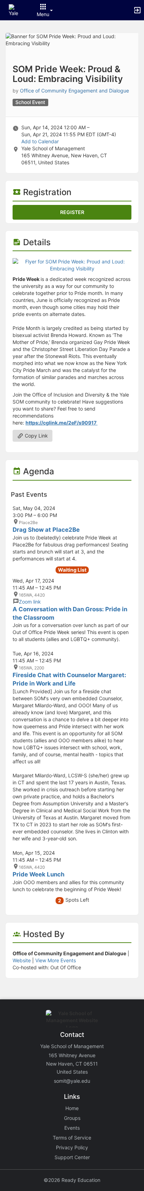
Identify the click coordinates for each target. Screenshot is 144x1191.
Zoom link (30, 602)
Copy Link (35, 436)
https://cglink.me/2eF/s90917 (62, 423)
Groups (72, 1118)
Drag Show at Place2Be (46, 529)
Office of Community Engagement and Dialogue (74, 91)
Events (72, 1128)
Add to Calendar (40, 141)
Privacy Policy (72, 1147)
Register (72, 212)
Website (22, 960)
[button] (15, 10)
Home (72, 1108)
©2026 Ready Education (72, 1180)
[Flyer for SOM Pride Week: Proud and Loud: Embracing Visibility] (72, 265)
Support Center (72, 1157)
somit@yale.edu (72, 1081)
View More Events (55, 960)
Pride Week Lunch (38, 874)
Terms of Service (72, 1138)
